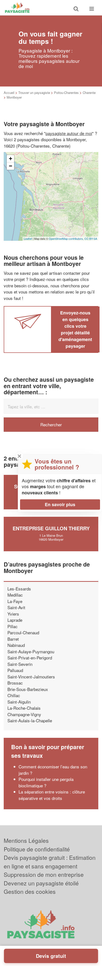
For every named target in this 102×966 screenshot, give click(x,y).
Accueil (9, 92)
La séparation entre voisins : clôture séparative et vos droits (52, 795)
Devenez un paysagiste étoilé (41, 883)
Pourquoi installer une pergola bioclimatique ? (46, 782)
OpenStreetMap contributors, (66, 239)
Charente (89, 92)
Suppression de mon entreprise (44, 874)
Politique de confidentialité (37, 849)
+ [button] (10, 158)
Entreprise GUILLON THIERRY (51, 528)
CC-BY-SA (90, 239)
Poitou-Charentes (66, 92)
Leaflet (28, 239)
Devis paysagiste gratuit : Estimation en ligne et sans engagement (50, 861)
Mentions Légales (26, 840)
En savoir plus (60, 504)
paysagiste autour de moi (69, 133)
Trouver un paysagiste (34, 92)
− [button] (10, 166)
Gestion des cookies (30, 891)
